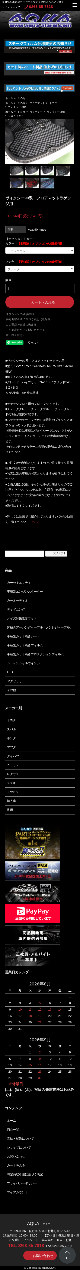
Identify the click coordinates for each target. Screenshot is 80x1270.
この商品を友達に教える (21, 324)
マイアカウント (17, 1192)
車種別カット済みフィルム (25, 645)
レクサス (13, 774)
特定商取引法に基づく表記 (25, 1174)
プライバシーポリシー (22, 1183)
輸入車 (11, 801)
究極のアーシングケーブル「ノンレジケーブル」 (40, 627)
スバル (11, 729)
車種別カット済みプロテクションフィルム (35, 654)
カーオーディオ (17, 600)
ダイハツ (13, 756)
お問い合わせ (16, 1156)
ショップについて (19, 1147)
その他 (21, 98)
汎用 (10, 809)
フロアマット (37, 103)
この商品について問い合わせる (25, 329)
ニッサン (13, 765)
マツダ (11, 747)
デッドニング (16, 609)
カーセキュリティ (19, 582)
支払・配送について (20, 1138)
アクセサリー (16, 681)
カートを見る (16, 1165)
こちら (33, 522)
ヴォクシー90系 (17, 107)
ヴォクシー (36, 111)
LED (10, 672)
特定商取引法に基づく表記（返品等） (29, 319)
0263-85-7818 (41, 6)
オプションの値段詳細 (20, 314)
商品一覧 (13, 1129)
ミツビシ (13, 792)
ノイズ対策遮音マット (22, 618)
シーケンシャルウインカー (25, 663)
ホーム (9, 98)
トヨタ (53, 103)
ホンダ (11, 738)
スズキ (11, 783)
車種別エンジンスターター (25, 591)
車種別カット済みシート (23, 636)
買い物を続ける (15, 335)
